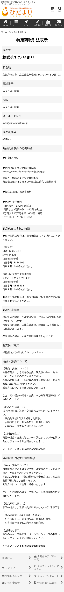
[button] (59, 9)
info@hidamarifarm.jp (15, 123)
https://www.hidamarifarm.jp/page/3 (24, 171)
